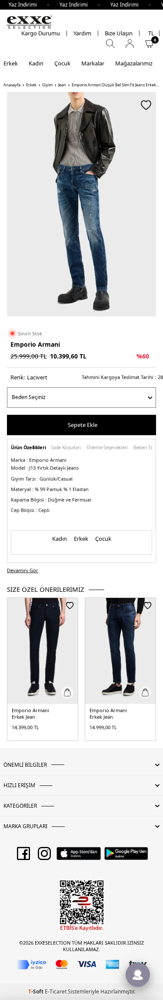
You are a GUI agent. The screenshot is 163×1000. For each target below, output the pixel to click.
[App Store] (78, 856)
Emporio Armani (35, 344)
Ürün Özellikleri (28, 448)
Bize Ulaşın (119, 33)
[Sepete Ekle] (67, 692)
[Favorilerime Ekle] (69, 605)
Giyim (47, 85)
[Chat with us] (138, 974)
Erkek (10, 63)
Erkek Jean (23, 717)
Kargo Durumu (40, 33)
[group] (81, 204)
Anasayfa (11, 85)
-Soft (36, 991)
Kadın (36, 63)
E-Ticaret (56, 991)
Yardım (82, 33)
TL (151, 33)
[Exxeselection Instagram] (44, 856)
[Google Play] (126, 856)
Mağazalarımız (134, 63)
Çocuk (62, 63)
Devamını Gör (22, 570)
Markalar (92, 63)
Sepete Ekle (82, 425)
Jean (62, 85)
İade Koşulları (66, 448)
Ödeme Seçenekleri (107, 448)
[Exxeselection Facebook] (23, 856)
